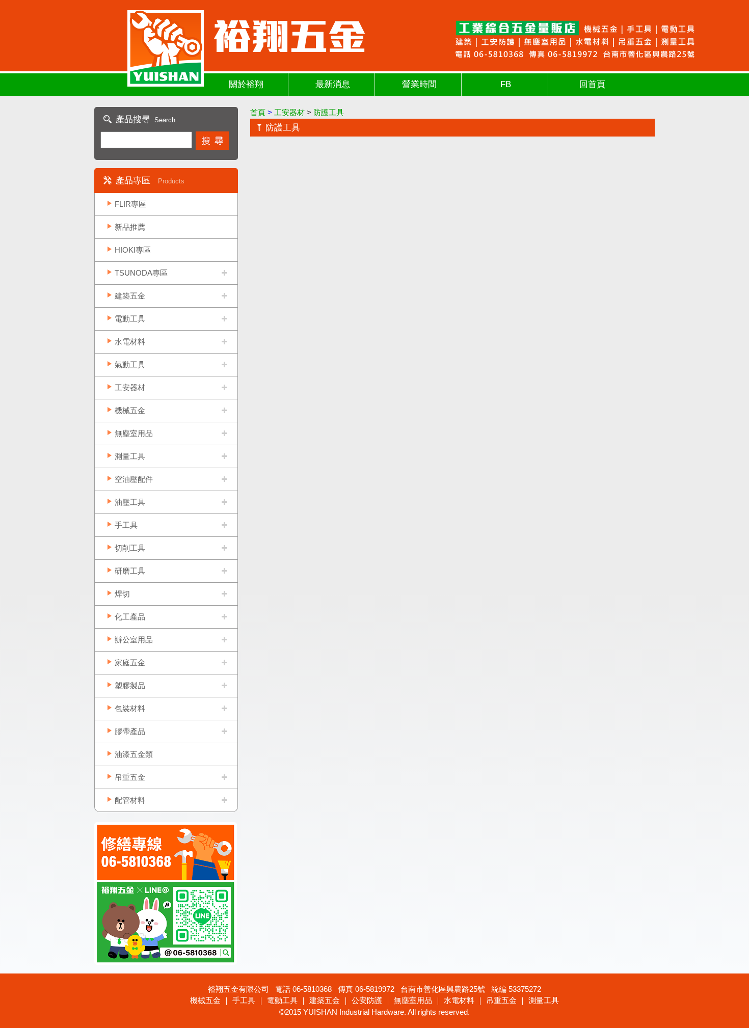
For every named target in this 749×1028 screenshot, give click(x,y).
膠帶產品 (130, 731)
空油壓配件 (134, 479)
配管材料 (130, 800)
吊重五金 (130, 777)
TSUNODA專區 (141, 272)
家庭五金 (130, 662)
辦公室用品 (134, 639)
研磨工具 (130, 570)
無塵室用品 (134, 433)
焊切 (122, 593)
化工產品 (130, 616)
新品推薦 (130, 227)
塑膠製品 (130, 685)
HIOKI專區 (133, 250)
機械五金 (130, 410)
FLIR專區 (130, 204)
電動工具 (130, 318)
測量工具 (130, 456)
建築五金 (130, 295)
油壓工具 (130, 502)
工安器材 (130, 387)
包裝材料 (130, 708)
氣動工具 (130, 364)
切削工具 (130, 548)
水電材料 (130, 341)
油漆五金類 (134, 754)
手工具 (126, 525)
